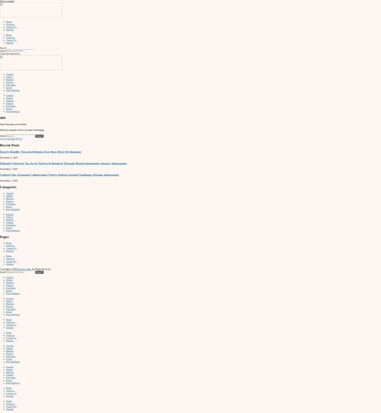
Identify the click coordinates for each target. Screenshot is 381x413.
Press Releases (13, 90)
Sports (9, 87)
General (9, 74)
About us (10, 24)
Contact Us (11, 27)
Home (9, 22)
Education (10, 85)
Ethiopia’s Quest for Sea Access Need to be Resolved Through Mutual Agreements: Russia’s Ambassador (63, 163)
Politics (9, 77)
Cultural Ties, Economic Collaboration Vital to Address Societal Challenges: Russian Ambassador (59, 174)
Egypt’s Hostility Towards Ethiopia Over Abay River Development (40, 151)
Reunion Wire (24, 269)
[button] (190, 48)
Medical (10, 79)
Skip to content (7, 1)
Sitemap (10, 30)
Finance (9, 82)
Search (3, 51)
